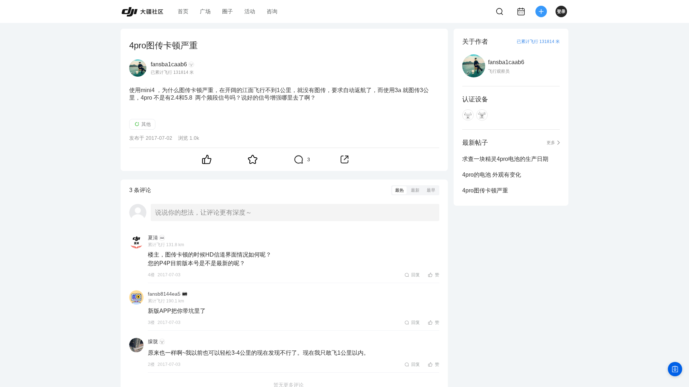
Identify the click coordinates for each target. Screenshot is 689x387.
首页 (183, 11)
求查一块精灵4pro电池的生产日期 (505, 159)
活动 (249, 11)
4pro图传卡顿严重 (485, 190)
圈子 (227, 11)
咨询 (272, 11)
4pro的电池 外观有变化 (491, 175)
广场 (205, 11)
